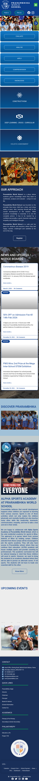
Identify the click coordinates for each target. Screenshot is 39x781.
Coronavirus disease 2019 (15, 266)
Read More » (7, 283)
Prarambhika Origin (7, 689)
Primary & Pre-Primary (8, 718)
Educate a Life (6, 733)
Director (4, 692)
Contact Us (5, 708)
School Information (7, 704)
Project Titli (5, 736)
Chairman (5, 695)
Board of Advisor (7, 701)
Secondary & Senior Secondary (11, 722)
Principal (4, 698)
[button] (35, 4)
